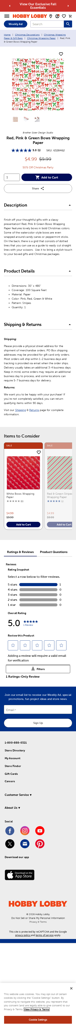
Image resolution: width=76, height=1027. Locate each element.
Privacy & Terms (38, 921)
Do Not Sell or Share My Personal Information (38, 918)
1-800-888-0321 (16, 742)
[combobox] (47, 24)
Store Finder (13, 766)
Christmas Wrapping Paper (41, 38)
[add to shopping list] (61, 54)
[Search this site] (68, 24)
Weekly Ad (15, 24)
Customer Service (17, 794)
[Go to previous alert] (10, 6)
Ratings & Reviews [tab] (20, 552)
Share (35, 188)
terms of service (45, 935)
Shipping (20, 410)
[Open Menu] (7, 16)
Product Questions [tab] (53, 552)
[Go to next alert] (68, 6)
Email (10, 710)
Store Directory (15, 750)
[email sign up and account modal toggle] (57, 16)
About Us (11, 807)
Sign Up (38, 722)
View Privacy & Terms (36, 1009)
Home (7, 34)
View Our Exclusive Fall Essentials (38, 6)
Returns (34, 410)
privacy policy (22, 935)
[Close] (71, 988)
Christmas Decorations (27, 34)
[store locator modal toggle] (51, 16)
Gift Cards (11, 773)
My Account (12, 758)
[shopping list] (64, 16)
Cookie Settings (38, 1019)
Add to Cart (49, 177)
